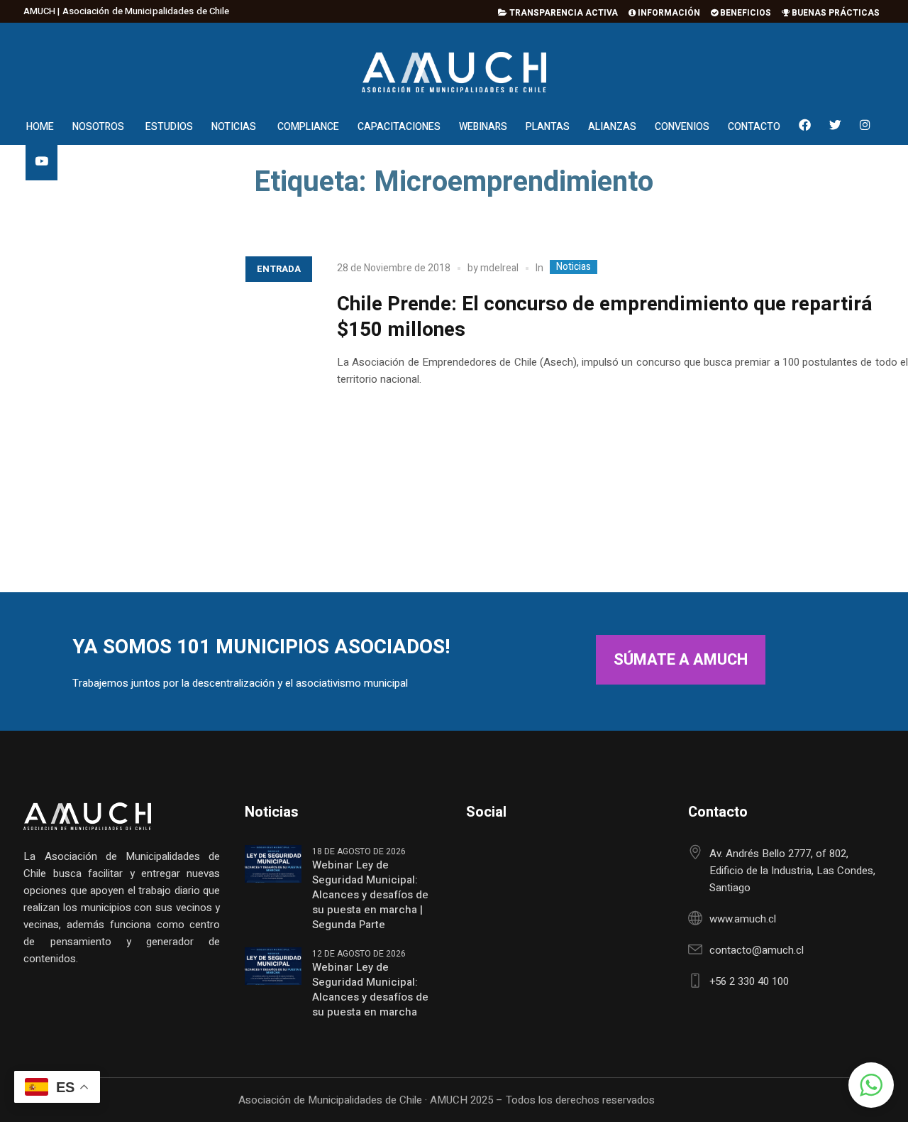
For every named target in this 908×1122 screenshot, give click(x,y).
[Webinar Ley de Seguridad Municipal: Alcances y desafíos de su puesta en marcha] (273, 966)
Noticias (573, 267)
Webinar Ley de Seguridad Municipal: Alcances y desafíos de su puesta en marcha (370, 990)
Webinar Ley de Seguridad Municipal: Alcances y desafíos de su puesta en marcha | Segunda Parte (370, 895)
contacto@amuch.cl (756, 950)
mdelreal (499, 268)
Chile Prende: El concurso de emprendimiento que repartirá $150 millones (605, 317)
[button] (871, 1085)
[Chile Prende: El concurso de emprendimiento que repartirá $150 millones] (154, 402)
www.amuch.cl (742, 919)
